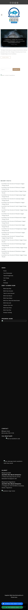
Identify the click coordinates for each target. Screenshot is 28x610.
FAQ (4, 280)
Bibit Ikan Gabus (7, 298)
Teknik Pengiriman (8, 275)
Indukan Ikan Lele (8, 305)
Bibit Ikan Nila (7, 288)
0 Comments (20, 39)
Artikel (13, 39)
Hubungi (5, 282)
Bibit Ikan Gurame (8, 291)
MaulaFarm (8, 39)
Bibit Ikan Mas (7, 310)
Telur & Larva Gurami (8, 293)
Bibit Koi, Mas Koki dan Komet (11, 300)
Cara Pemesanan (7, 273)
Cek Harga (6, 278)
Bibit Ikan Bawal (7, 295)
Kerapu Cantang (7, 312)
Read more (5, 57)
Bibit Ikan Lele (7, 302)
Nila (16, 39)
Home (5, 270)
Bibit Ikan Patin (7, 307)
